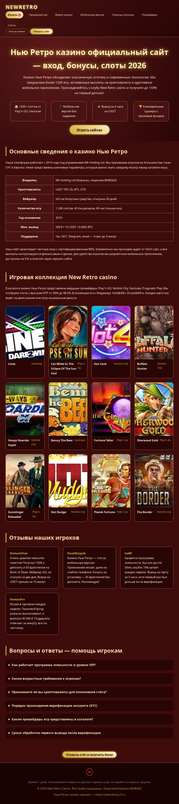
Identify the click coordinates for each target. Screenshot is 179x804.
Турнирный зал (38, 14)
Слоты (12, 25)
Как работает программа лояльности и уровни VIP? (54, 665)
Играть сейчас (89, 129)
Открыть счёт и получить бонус (89, 755)
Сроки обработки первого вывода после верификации (56, 733)
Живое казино (64, 14)
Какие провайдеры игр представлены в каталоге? (52, 719)
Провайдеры (149, 14)
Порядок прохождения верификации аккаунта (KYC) (54, 705)
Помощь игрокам (123, 14)
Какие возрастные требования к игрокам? (46, 678)
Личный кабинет (17, 31)
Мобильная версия (92, 14)
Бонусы (14, 14)
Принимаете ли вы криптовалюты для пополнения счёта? (59, 692)
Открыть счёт (41, 31)
